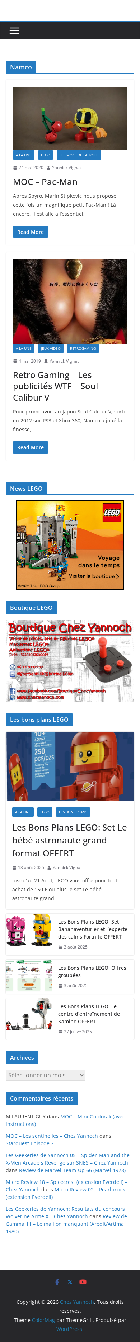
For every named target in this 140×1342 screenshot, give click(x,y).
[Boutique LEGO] (70, 661)
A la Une (24, 154)
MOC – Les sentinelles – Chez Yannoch (52, 1135)
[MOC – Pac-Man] (70, 118)
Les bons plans (73, 811)
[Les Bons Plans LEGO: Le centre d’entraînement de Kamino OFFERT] (29, 1019)
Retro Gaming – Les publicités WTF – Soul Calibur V (55, 386)
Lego (45, 154)
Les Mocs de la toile (79, 154)
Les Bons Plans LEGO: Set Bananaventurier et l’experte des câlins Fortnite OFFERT (92, 929)
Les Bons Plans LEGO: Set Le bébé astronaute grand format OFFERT (69, 840)
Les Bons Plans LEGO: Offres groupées (92, 971)
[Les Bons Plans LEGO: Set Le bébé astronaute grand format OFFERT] (70, 766)
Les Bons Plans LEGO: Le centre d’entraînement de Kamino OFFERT (89, 1014)
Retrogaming (83, 348)
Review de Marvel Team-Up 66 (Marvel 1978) (72, 1170)
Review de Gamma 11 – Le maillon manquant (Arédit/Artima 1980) (66, 1224)
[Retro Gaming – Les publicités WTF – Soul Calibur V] (70, 301)
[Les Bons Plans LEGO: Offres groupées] (29, 977)
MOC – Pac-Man (45, 181)
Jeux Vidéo (51, 348)
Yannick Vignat (66, 168)
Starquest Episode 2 (30, 1143)
